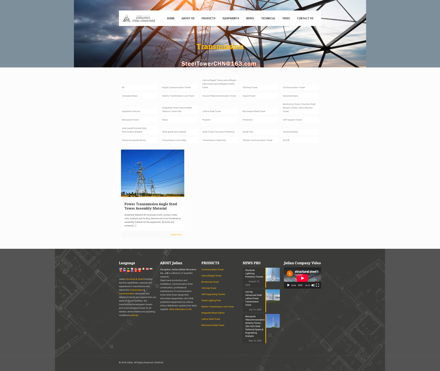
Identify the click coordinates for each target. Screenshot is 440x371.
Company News (130, 96)
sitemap (134, 315)
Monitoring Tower (210, 282)
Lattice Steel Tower (211, 111)
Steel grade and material (174, 131)
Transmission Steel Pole (214, 140)
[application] (302, 278)
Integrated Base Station (213, 313)
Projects (206, 119)
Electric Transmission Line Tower (178, 96)
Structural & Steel (134, 279)
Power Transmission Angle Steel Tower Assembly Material (150, 206)
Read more (176, 234)
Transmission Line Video (174, 140)
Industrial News (290, 96)
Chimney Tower (250, 87)
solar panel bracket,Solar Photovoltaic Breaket (134, 130)
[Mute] (313, 285)
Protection (248, 119)
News (165, 119)
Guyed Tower (249, 96)
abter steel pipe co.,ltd (180, 309)
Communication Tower (294, 87)
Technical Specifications (134, 140)
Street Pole (248, 131)
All (123, 87)
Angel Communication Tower (176, 87)
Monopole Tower (130, 119)
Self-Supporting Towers (213, 294)
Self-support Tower (292, 119)
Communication (127, 293)
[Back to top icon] (317, 362)
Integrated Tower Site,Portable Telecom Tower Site (177, 109)
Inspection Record (131, 111)
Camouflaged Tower (211, 275)
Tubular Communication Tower (257, 140)
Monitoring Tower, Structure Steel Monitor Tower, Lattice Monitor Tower (299, 108)
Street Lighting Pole (211, 300)
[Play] (288, 285)
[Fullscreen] (317, 285)
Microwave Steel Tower (254, 111)
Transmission (137, 290)
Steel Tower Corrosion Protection (218, 131)
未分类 (286, 140)
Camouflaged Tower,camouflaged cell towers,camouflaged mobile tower (219, 84)
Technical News (290, 131)
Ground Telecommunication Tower (219, 96)
